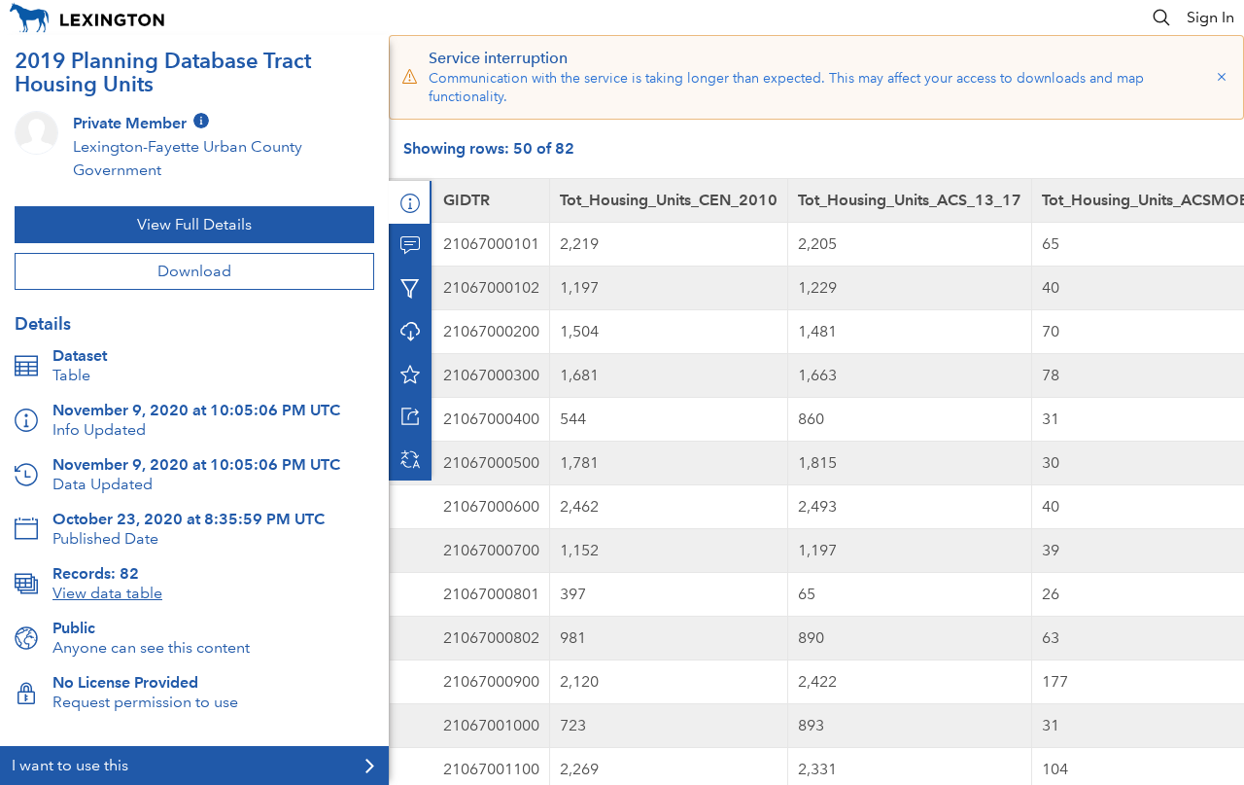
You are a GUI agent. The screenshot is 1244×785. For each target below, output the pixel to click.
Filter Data (410, 288)
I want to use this (70, 765)
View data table (107, 593)
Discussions (410, 245)
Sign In (1210, 17)
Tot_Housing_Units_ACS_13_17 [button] (909, 200)
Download (194, 271)
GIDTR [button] (466, 200)
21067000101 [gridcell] (491, 243)
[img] (201, 120)
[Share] (410, 416)
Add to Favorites (410, 373)
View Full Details (194, 224)
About (410, 202)
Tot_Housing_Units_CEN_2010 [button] (669, 200)
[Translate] (410, 459)
